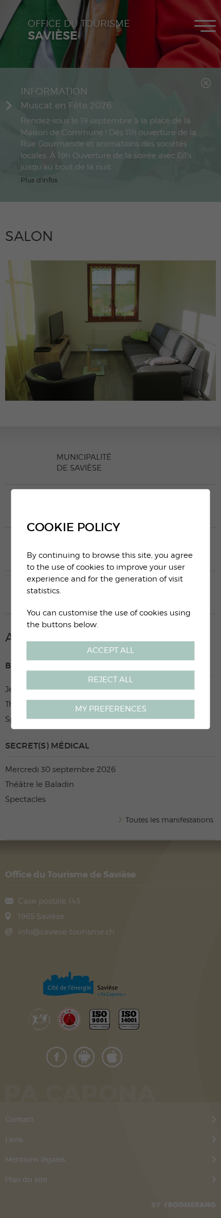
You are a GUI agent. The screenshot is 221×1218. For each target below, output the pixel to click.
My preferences (110, 709)
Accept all (110, 650)
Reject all (110, 679)
